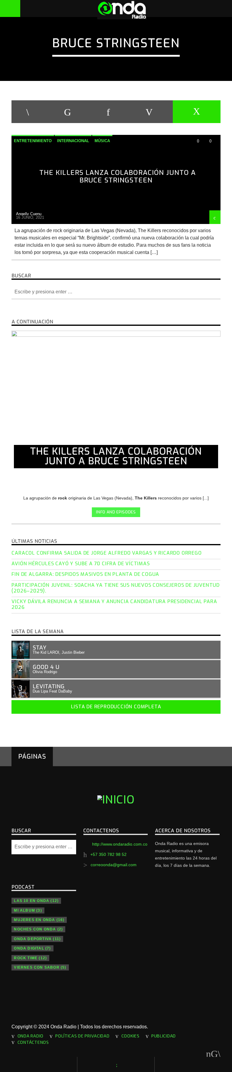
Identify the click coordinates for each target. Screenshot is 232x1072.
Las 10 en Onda (36, 901)
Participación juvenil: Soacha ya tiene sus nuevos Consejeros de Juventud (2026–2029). (115, 588)
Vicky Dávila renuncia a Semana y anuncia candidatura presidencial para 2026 (114, 604)
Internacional (73, 141)
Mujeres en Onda (39, 920)
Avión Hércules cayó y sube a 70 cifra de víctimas (80, 563)
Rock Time (30, 958)
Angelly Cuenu (28, 214)
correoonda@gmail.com (114, 864)
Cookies (130, 1035)
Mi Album (28, 910)
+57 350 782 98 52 (108, 854)
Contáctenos (33, 1042)
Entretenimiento (33, 141)
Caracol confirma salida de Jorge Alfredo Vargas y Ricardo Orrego (106, 553)
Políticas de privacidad (82, 1035)
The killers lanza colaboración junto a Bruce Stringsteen (117, 176)
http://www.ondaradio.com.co (119, 844)
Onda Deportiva (37, 939)
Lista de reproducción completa (116, 706)
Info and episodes (116, 512)
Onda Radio (31, 1035)
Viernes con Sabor (40, 967)
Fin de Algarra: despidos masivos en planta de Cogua (85, 574)
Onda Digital (32, 948)
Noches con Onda (38, 929)
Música (102, 141)
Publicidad (163, 1035)
